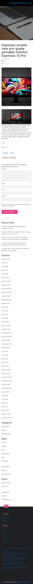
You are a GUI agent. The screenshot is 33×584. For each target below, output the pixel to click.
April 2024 (5, 362)
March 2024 (5, 366)
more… (4, 143)
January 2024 (6, 373)
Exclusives (5, 461)
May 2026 (5, 270)
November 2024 (7, 336)
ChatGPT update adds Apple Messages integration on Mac (14, 227)
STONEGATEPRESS (18, 3)
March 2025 (5, 322)
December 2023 (7, 377)
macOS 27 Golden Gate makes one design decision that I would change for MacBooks (15, 238)
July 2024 (5, 351)
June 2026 (5, 266)
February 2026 (6, 281)
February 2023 (6, 414)
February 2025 (6, 325)
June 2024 (5, 355)
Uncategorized (6, 434)
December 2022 (6, 417)
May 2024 (5, 358)
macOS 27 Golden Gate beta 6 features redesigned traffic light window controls (14, 244)
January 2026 (6, 285)
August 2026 (6, 259)
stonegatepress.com (24, 582)
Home (3, 442)
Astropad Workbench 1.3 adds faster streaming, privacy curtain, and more (16, 233)
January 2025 (6, 329)
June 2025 (5, 311)
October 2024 (6, 340)
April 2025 (5, 318)
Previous (5, 153)
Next (12, 153)
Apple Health (6, 426)
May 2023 (5, 403)
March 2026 (5, 277)
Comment (4, 169)
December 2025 (6, 288)
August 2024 (6, 347)
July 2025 (5, 307)
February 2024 (6, 370)
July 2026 (5, 263)
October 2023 (6, 384)
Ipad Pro (5, 61)
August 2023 (6, 392)
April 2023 (5, 406)
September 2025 (7, 299)
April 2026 (5, 274)
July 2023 (5, 395)
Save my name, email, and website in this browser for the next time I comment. (16, 205)
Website (4, 196)
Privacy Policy (6, 483)
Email (3, 190)
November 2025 (6, 292)
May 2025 (5, 314)
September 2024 (7, 344)
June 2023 (5, 399)
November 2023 (7, 381)
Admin (6, 147)
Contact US (5, 486)
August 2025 (6, 303)
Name (3, 183)
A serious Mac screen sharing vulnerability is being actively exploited (16, 249)
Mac (3, 450)
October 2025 (6, 296)
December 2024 (7, 333)
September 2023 (7, 388)
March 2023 (5, 410)
